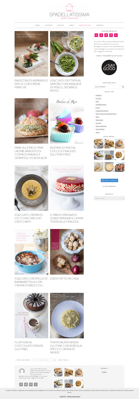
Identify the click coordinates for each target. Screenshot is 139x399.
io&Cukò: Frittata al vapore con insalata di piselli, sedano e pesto (65, 85)
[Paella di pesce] (119, 167)
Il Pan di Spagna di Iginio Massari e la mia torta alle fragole (66, 218)
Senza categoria (101, 126)
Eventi (98, 107)
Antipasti (99, 95)
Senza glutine (100, 129)
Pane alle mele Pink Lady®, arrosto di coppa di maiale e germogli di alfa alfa (31, 153)
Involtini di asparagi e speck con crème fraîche (31, 84)
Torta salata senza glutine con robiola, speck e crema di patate (66, 347)
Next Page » (64, 360)
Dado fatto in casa (64, 278)
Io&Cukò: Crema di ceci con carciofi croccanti (29, 218)
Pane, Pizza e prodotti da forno (106, 114)
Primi (97, 117)
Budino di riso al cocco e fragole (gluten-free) (63, 151)
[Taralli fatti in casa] (109, 155)
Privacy (104, 372)
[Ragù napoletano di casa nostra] (99, 155)
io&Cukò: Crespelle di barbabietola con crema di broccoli (31, 282)
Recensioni (99, 120)
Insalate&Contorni (102, 111)
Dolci (97, 101)
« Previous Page (23, 360)
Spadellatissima (69, 10)
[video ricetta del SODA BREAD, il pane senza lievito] (119, 143)
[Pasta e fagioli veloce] (119, 155)
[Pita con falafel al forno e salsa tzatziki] (99, 167)
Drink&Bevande (101, 104)
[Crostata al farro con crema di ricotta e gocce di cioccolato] (109, 167)
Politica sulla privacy (73, 396)
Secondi (98, 123)
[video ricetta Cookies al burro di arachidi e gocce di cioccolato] (109, 143)
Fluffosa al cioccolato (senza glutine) (29, 345)
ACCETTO (63, 396)
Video (98, 132)
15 (55, 360)
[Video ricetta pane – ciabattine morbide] (99, 143)
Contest (98, 98)
